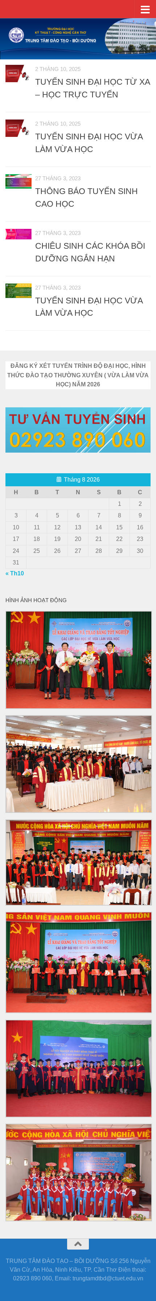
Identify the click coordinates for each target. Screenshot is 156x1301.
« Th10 (14, 573)
